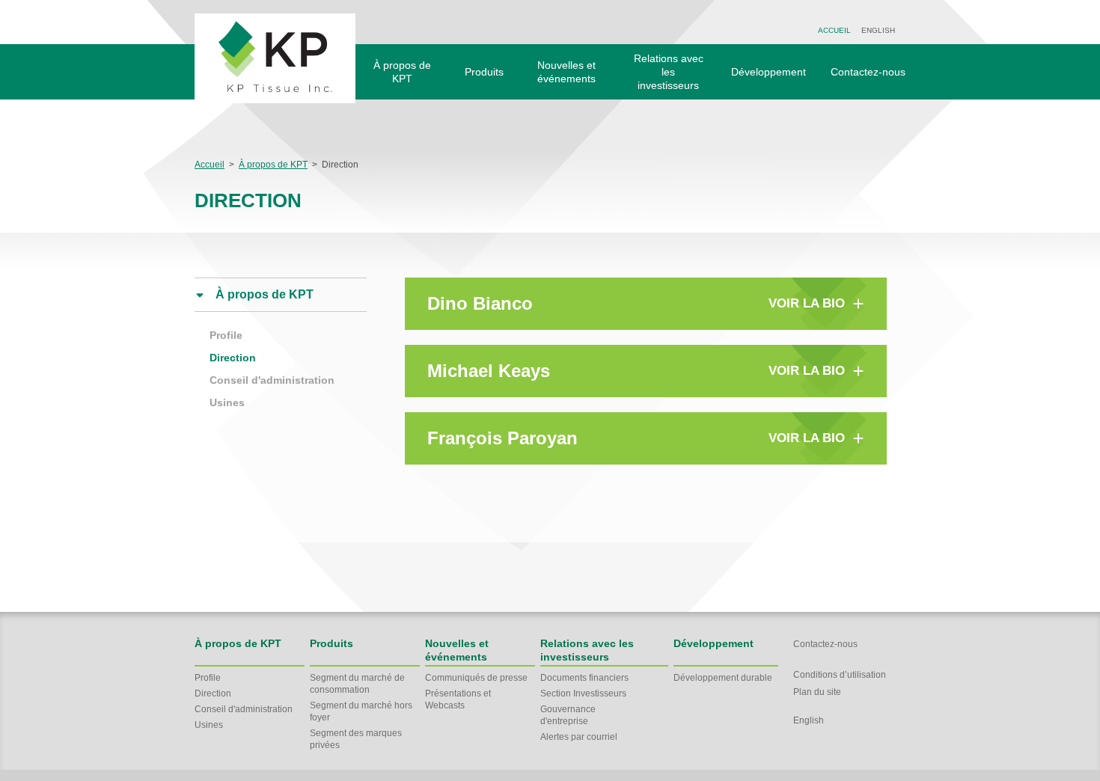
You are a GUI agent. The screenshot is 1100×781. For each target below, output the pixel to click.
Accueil (834, 30)
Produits (484, 72)
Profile (226, 335)
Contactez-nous (868, 72)
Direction (233, 358)
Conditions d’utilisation (839, 675)
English (878, 30)
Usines (227, 402)
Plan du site (817, 692)
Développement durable (722, 678)
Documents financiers (584, 678)
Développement (768, 72)
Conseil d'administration (272, 380)
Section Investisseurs (583, 693)
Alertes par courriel (578, 737)
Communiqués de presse (476, 678)
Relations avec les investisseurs (668, 71)
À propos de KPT (273, 164)
